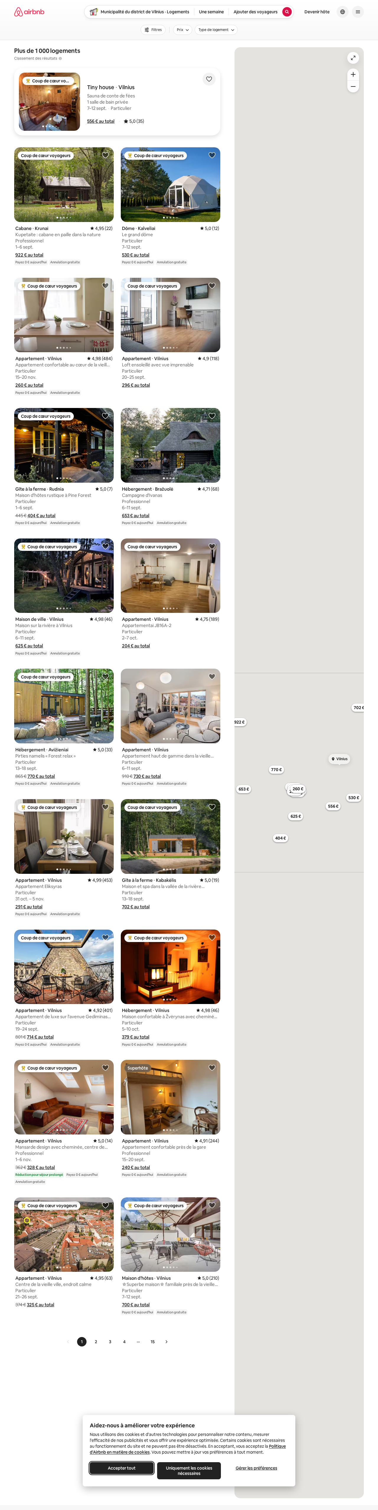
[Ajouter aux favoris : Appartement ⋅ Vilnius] (105, 285)
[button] (101, 121)
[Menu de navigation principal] (358, 12)
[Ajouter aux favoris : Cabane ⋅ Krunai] (105, 155)
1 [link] (82, 1341)
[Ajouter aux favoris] (209, 79)
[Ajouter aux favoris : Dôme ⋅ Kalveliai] (212, 155)
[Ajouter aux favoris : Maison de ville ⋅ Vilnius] (105, 546)
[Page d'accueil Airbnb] (29, 12)
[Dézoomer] (353, 74)
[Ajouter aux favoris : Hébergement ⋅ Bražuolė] (212, 415)
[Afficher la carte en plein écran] (353, 58)
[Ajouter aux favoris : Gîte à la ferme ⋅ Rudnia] (105, 415)
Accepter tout (122, 1468)
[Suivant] (166, 1341)
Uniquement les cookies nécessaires (189, 1470)
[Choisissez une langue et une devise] (342, 12)
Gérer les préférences (256, 1468)
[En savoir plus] (60, 58)
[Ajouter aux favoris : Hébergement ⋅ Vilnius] (212, 937)
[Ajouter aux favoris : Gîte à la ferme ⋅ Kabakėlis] (212, 807)
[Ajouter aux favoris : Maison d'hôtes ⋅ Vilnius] (212, 1205)
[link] (68, 1341)
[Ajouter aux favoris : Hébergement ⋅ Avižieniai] (105, 676)
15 (153, 1341)
